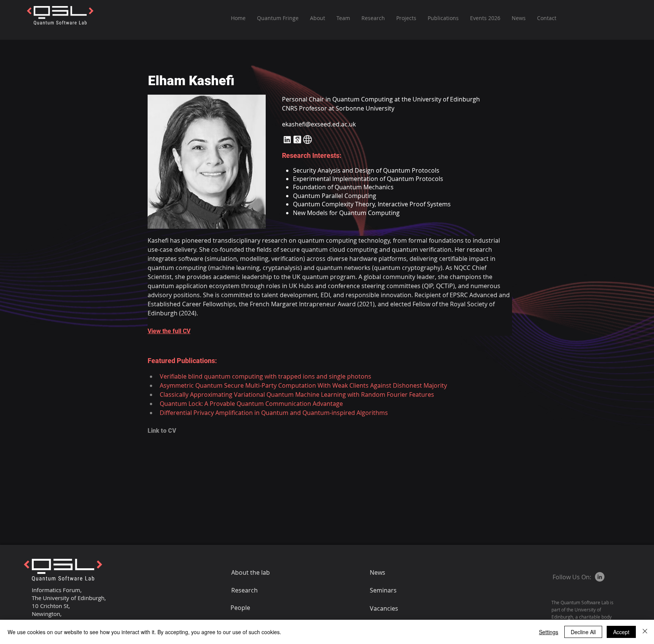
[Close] (644, 632)
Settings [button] (548, 632)
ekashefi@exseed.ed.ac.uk (319, 124)
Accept (621, 632)
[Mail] (287, 139)
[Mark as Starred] (297, 139)
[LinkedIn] (599, 577)
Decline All (583, 632)
